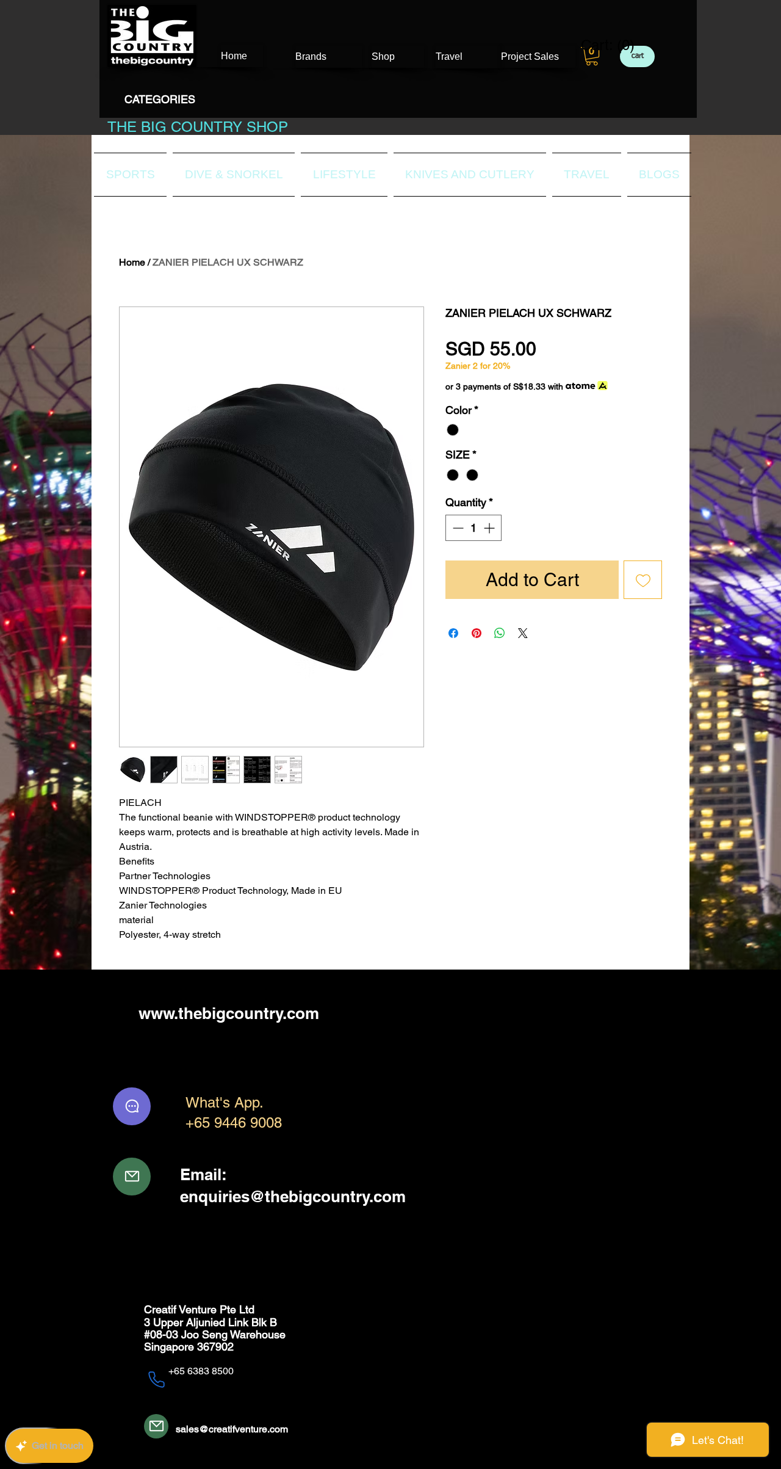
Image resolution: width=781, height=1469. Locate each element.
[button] (592, 56)
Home (132, 262)
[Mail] (132, 1176)
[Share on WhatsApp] (499, 633)
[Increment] (490, 527)
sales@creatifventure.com (232, 1429)
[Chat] (132, 1106)
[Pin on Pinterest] (476, 633)
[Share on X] (523, 633)
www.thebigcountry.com (229, 1013)
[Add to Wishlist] (643, 579)
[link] (600, 45)
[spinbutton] (473, 527)
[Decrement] (456, 527)
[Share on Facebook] (453, 633)
